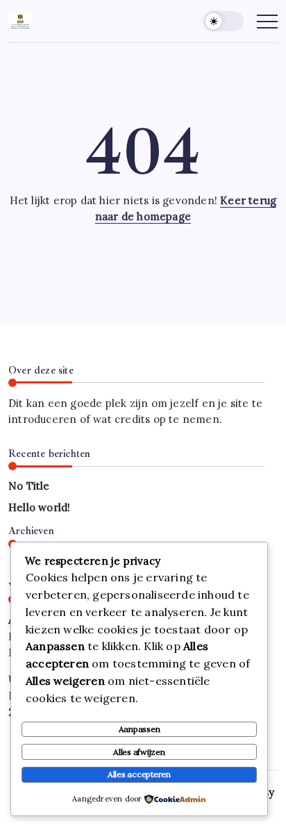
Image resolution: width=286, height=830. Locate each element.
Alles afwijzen (139, 752)
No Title (29, 485)
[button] (223, 21)
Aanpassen (139, 729)
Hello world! (39, 507)
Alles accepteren (139, 774)
